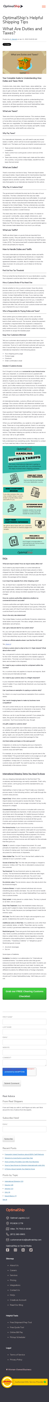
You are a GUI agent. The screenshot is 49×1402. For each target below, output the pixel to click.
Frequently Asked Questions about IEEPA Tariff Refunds (24, 1154)
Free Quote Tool (17, 1327)
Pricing (13, 1280)
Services (13, 1275)
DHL (7, 1192)
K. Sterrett (13, 39)
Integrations (15, 1285)
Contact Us (15, 1290)
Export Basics (11, 1196)
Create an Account (18, 1300)
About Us (14, 1265)
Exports (9, 1185)
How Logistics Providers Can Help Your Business (22, 1162)
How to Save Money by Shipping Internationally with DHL (25, 1165)
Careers (13, 1270)
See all (5, 1200)
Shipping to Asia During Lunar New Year (19, 1158)
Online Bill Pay (16, 1332)
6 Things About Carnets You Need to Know (20, 1169)
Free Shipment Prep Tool (21, 1322)
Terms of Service (17, 1354)
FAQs (12, 1295)
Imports (9, 1189)
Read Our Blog (16, 1305)
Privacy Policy (16, 1359)
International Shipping (14, 1181)
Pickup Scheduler (17, 1337)
